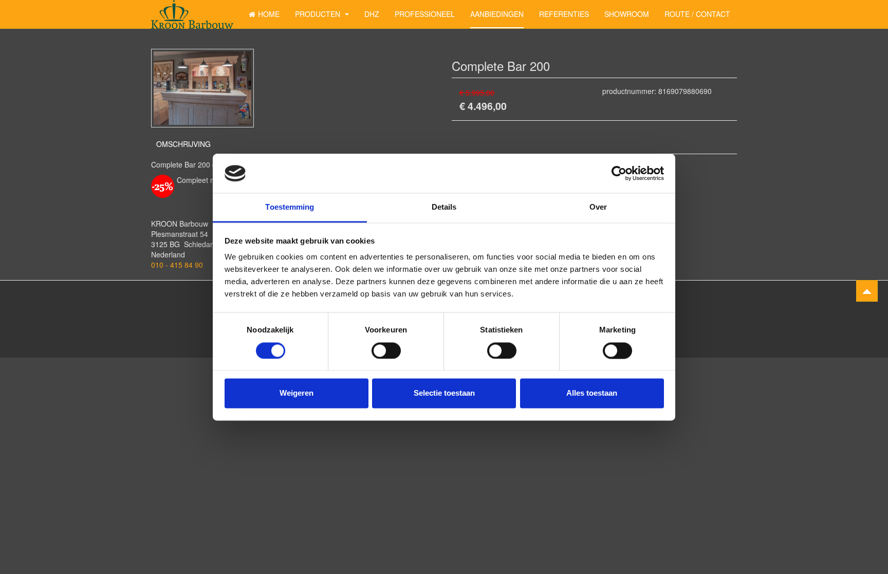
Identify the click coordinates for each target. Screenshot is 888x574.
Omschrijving (183, 144)
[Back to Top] (867, 291)
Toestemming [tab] (289, 207)
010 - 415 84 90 (177, 265)
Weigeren (296, 393)
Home (269, 14)
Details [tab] (444, 207)
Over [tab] (598, 207)
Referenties (564, 14)
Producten (318, 14)
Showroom (626, 14)
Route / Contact (697, 14)
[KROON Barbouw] (192, 14)
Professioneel (425, 14)
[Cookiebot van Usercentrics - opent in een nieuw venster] (619, 173)
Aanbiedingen (497, 14)
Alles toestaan (591, 393)
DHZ (371, 14)
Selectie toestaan (444, 393)
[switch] (386, 350)
